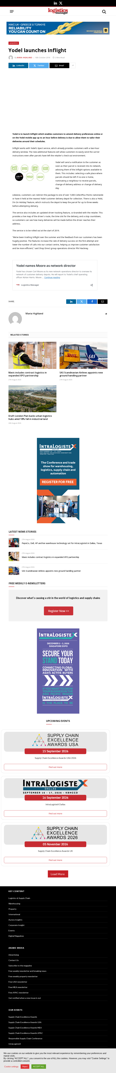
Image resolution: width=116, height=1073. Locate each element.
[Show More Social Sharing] (73, 65)
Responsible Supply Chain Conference (25, 1038)
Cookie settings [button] (11, 1066)
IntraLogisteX (14, 1044)
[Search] (104, 11)
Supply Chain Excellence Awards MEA (25, 1027)
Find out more (55, 767)
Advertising (13, 955)
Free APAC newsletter (18, 992)
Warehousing (14, 903)
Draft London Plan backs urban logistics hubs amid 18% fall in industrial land (30, 417)
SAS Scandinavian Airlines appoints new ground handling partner (81, 374)
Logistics (14, 43)
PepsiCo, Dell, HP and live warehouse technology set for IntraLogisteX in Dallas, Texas (62, 543)
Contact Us (13, 960)
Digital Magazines (16, 936)
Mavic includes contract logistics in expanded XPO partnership (27, 374)
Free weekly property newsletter (23, 976)
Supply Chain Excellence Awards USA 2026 (55, 758)
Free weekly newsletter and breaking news (27, 971)
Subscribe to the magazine (20, 965)
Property (12, 909)
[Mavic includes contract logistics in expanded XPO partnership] (32, 355)
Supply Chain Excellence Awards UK (55, 851)
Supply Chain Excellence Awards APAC (25, 1033)
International (14, 914)
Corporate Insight (16, 925)
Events (11, 930)
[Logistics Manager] (58, 11)
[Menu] (12, 11)
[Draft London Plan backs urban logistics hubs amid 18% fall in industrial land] (32, 398)
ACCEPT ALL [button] (38, 1066)
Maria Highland (24, 57)
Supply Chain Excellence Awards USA (24, 1022)
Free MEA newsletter (17, 987)
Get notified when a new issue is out (24, 998)
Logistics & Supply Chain (19, 898)
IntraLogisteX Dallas (55, 804)
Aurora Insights (15, 920)
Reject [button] (25, 1066)
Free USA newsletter (17, 982)
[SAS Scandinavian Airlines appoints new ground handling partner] (84, 355)
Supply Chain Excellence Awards (22, 1017)
